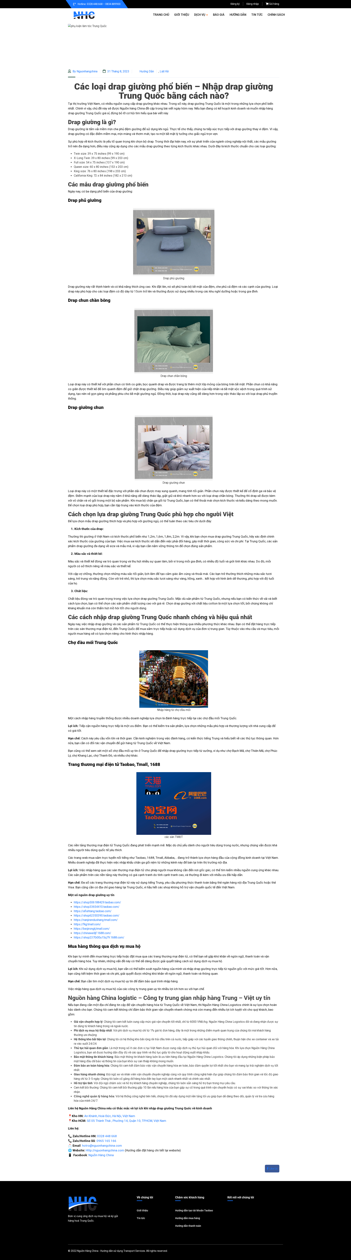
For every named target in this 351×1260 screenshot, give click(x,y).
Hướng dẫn (238, 14)
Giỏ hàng (274, 3)
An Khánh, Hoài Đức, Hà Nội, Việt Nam (109, 1116)
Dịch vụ (199, 14)
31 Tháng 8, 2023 (118, 71)
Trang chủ (161, 14)
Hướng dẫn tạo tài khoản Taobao (194, 1210)
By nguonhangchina (84, 71)
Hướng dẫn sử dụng (111, 1250)
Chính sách (276, 14)
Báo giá (218, 14)
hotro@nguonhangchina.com (102, 1145)
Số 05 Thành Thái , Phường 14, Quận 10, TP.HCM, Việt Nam (126, 1121)
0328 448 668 (107, 1136)
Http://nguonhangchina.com (105, 1150)
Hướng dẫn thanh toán (188, 1225)
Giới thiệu (181, 14)
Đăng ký (235, 3)
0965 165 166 (106, 1141)
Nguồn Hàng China (101, 1155)
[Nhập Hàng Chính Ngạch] (84, 14)
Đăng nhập (252, 3)
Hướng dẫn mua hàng (187, 1218)
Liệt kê (164, 71)
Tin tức (257, 14)
